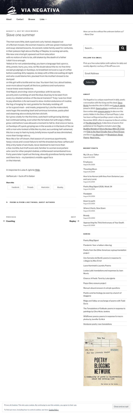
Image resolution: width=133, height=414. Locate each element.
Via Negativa (40, 10)
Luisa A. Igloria (119, 105)
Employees (88, 162)
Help (37, 170)
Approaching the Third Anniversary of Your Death (103, 222)
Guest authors (102, 108)
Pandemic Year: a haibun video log (97, 245)
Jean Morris (31, 31)
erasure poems (104, 111)
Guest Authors (47, 202)
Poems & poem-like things (24, 202)
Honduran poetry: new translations (97, 324)
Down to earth (89, 201)
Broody (86, 215)
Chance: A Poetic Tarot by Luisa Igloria (99, 278)
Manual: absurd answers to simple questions (101, 288)
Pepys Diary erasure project (94, 283)
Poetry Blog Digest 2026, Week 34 (97, 186)
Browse (31, 19)
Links (42, 19)
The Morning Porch (93, 123)
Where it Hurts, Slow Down (94, 208)
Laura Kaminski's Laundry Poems (97, 265)
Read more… (95, 137)
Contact (20, 19)
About (9, 19)
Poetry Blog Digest (91, 240)
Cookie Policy (54, 410)
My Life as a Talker (91, 154)
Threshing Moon (90, 169)
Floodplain (87, 194)
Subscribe (90, 82)
